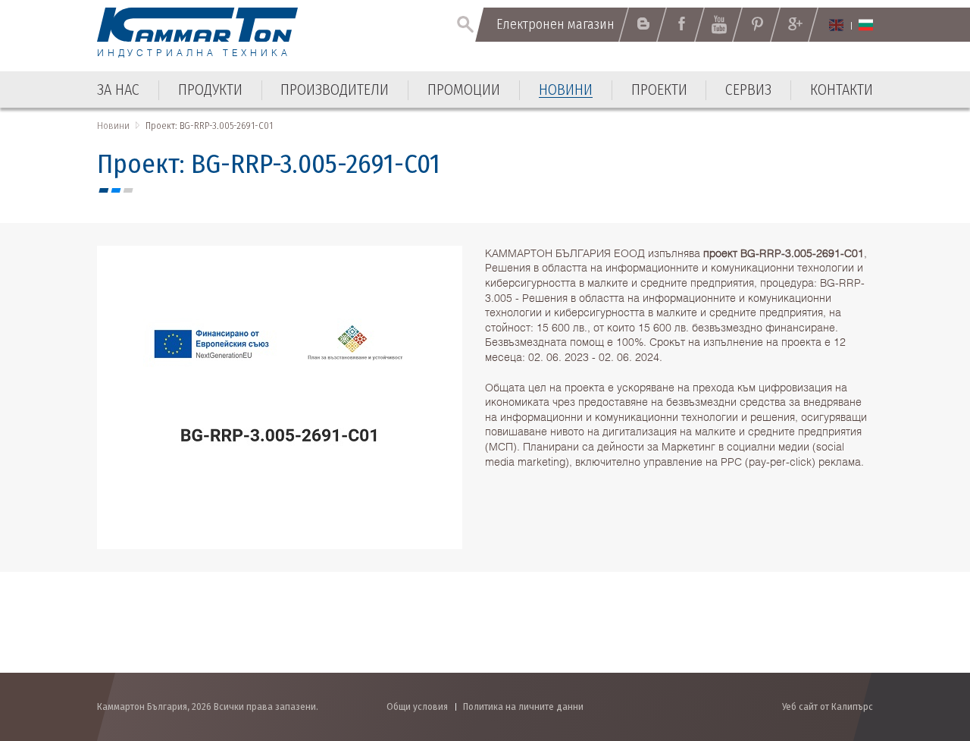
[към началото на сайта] (921, 648)
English (836, 25)
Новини (113, 125)
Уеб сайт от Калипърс (827, 706)
